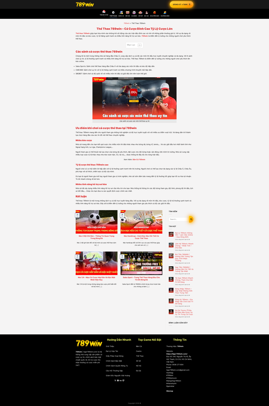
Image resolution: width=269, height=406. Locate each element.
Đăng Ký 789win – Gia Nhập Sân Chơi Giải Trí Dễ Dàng (184, 302)
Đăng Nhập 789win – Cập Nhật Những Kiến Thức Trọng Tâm (183, 291)
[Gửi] (191, 219)
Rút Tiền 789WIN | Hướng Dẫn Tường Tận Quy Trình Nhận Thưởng (184, 257)
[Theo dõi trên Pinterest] (118, 381)
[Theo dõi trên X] (115, 381)
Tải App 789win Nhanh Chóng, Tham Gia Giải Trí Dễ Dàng (184, 280)
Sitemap (169, 391)
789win (127, 23)
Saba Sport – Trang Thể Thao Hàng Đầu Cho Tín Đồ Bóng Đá (141, 278)
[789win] (85, 4)
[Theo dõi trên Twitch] (123, 381)
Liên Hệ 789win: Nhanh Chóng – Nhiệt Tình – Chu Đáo (184, 246)
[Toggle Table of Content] (138, 45)
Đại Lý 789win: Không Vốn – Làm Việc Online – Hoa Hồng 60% (184, 235)
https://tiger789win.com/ (176, 354)
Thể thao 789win (83, 33)
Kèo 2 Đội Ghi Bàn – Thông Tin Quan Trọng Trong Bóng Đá (96, 237)
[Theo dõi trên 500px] (121, 381)
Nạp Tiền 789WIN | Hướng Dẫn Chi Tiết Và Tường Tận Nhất (184, 269)
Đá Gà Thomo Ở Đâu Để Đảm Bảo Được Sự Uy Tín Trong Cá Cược (184, 312)
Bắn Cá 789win (139, 159)
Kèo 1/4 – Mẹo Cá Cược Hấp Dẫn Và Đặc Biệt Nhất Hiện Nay (96, 278)
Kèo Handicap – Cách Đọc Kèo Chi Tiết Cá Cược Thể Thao (141, 237)
